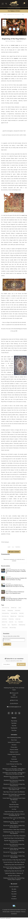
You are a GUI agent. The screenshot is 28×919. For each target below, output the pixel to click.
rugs (9, 624)
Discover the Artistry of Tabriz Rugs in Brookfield (14, 829)
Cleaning (3, 610)
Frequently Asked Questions (14, 754)
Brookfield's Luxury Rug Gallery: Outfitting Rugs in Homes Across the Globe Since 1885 (14, 773)
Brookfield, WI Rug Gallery (14, 875)
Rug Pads (14, 725)
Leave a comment (14, 551)
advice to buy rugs (5, 607)
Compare (14, 896)
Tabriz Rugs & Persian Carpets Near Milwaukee (14, 791)
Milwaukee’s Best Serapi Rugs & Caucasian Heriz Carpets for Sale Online (14, 795)
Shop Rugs (14, 730)
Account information (14, 886)
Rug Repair (14, 723)
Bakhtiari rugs (13, 607)
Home (5, 14)
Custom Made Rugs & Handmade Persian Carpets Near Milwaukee (14, 799)
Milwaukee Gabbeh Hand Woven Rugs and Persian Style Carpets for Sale (14, 788)
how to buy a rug (5, 616)
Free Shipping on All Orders (14, 10)
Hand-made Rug (14, 613)
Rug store (4, 624)
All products (14, 898)
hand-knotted (17, 610)
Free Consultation (14, 761)
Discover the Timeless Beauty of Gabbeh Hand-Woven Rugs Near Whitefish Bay (14, 867)
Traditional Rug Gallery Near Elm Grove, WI (14, 870)
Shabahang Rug (22, 624)
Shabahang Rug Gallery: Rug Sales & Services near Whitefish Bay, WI (14, 814)
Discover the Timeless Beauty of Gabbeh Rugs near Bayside (14, 853)
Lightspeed (18, 911)
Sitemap (14, 756)
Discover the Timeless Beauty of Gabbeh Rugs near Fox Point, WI (14, 849)
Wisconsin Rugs (13, 627)
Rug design (20, 621)
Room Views (14, 740)
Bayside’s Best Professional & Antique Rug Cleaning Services (14, 841)
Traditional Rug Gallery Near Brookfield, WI (14, 864)
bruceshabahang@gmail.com (14, 706)
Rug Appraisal (14, 728)
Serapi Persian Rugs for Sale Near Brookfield (14, 838)
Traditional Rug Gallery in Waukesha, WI (14, 873)
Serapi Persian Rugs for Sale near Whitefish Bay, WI (14, 818)
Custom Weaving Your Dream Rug (14, 764)
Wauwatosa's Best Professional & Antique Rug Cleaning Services (14, 785)
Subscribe (7, 644)
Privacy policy (14, 747)
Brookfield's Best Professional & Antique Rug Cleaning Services (14, 781)
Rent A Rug (14, 766)
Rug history (18, 546)
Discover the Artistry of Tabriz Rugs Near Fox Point (14, 859)
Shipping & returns (14, 752)
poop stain (11, 621)
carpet (9, 546)
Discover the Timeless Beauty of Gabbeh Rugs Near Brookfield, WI (14, 826)
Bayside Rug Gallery (14, 804)
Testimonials (14, 759)
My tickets (14, 891)
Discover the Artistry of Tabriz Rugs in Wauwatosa (14, 835)
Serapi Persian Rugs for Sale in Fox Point (14, 811)
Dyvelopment (14, 913)
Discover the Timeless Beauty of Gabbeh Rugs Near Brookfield (14, 856)
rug (12, 546)
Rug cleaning (14, 720)
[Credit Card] (14, 906)
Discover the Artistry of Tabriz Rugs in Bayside (14, 862)
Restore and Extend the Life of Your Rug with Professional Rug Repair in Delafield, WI (16, 571)
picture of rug (4, 621)
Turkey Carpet (5, 627)
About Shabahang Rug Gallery (14, 737)
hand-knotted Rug (5, 613)
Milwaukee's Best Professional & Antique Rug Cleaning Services (14, 777)
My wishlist (14, 893)
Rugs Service (14, 624)
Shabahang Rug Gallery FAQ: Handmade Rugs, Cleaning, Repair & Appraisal (14, 878)
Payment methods (14, 749)
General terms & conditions (14, 742)
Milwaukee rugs (13, 616)
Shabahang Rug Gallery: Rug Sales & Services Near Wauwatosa (14, 822)
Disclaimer (14, 744)
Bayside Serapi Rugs (14, 806)
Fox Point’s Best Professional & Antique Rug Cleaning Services (14, 845)
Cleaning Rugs (10, 610)
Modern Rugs (21, 616)
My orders (14, 889)
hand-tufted (21, 613)
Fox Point (14, 809)
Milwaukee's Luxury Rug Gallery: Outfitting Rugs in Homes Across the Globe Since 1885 (14, 769)
